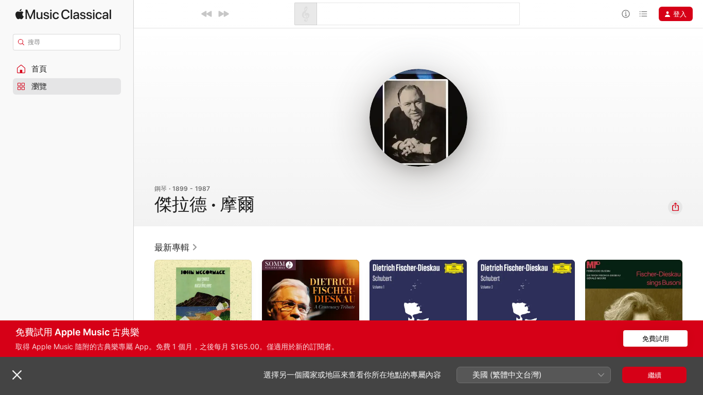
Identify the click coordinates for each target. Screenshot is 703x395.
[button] (66, 69)
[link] (176, 247)
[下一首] (223, 14)
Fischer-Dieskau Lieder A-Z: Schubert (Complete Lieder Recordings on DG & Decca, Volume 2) (522, 276)
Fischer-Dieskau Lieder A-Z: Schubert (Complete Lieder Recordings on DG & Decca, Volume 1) (414, 276)
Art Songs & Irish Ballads (193, 264)
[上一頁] (144, 308)
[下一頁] (693, 308)
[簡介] (626, 14)
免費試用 (655, 338)
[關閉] (17, 375)
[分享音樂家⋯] (675, 207)
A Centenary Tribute (294, 264)
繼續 (654, 375)
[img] (63, 14)
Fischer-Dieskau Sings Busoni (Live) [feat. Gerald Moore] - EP (632, 272)
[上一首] (207, 14)
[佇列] (643, 14)
